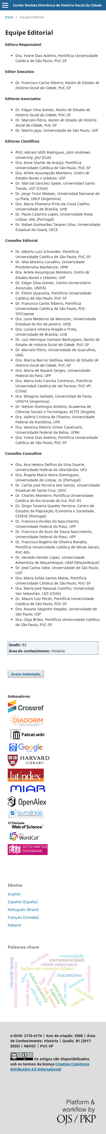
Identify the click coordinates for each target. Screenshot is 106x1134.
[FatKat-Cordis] (27, 739)
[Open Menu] (5, 5)
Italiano (14, 925)
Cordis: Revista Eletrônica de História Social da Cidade (57, 5)
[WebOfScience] (26, 827)
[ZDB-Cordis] (28, 853)
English (14, 894)
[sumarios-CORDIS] (26, 817)
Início (9, 17)
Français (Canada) (23, 917)
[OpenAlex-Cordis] (27, 805)
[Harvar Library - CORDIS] (29, 765)
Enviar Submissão (25, 674)
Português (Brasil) (23, 909)
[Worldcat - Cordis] (26, 840)
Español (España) (23, 901)
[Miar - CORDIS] (28, 792)
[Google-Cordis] (26, 751)
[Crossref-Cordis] (26, 711)
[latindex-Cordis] (26, 780)
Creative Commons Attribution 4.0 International (49, 1067)
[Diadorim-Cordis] (26, 725)
